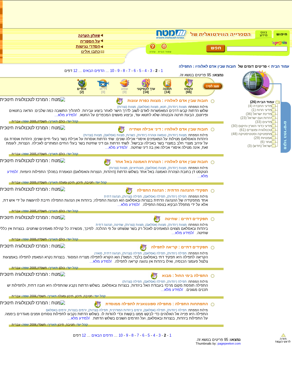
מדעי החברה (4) (260, 106)
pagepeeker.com (229, 343)
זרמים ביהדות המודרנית (126, 310)
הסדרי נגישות (88, 46)
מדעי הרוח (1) (262, 110)
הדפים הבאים (93, 71)
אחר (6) (266, 142)
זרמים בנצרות (77, 310)
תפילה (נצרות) (132, 196)
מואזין (98, 253)
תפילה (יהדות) (177, 196)
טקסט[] (188, 90)
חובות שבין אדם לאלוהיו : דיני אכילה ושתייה (168, 129)
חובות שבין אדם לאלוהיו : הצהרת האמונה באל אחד (161, 161)
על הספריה (90, 41)
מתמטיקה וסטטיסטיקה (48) (251, 134)
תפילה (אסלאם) (154, 196)
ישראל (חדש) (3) (260, 146)
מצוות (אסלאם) (148, 106)
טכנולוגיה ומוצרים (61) (256, 130)
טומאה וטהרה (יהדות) (151, 135)
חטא (163, 106)
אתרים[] (81, 90)
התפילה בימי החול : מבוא (185, 275)
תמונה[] (167, 90)
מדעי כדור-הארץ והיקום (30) (251, 126)
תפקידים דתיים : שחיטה (186, 218)
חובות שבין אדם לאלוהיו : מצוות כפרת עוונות (167, 100)
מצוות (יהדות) (177, 106)
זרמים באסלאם (56, 310)
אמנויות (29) (263, 138)
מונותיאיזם (136, 168)
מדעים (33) (263, 122)
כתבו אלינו (90, 51)
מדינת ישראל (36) (259, 114)
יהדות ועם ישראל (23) (256, 118)
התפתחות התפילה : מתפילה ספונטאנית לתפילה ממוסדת (157, 303)
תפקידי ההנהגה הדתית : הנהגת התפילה (172, 190)
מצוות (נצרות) (126, 106)
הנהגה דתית (112, 196)
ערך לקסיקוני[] (146, 90)
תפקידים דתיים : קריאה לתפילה (179, 247)
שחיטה (118, 224)
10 (112, 71)
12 (75, 71)
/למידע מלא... (66, 115)
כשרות (130, 135)
